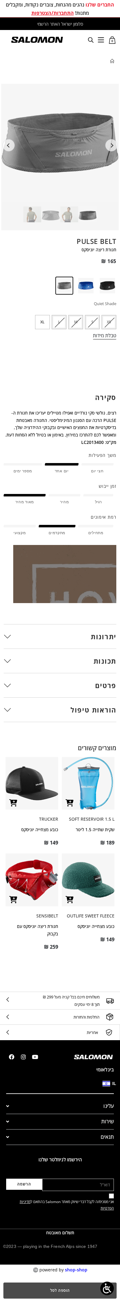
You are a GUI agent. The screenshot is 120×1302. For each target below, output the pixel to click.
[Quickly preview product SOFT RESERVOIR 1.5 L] (69, 803)
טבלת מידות (104, 335)
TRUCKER (48, 819)
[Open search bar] (91, 39)
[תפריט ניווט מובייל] (101, 39)
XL (42, 322)
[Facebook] (11, 1056)
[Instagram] (23, 1056)
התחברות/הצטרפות (52, 13)
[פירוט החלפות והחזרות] (109, 1017)
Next (111, 145)
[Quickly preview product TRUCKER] (13, 803)
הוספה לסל (60, 1290)
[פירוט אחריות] (109, 1032)
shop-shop (76, 1270)
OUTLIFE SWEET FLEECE (90, 916)
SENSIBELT (47, 916)
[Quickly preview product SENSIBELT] (13, 899)
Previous (8, 145)
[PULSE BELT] (107, 285)
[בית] (112, 61)
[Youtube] (35, 1056)
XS (109, 322)
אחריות (92, 1032)
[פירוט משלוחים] (110, 1001)
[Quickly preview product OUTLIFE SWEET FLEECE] (69, 899)
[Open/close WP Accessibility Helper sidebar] (107, 1288)
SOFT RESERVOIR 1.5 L (91, 819)
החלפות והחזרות (86, 1017)
